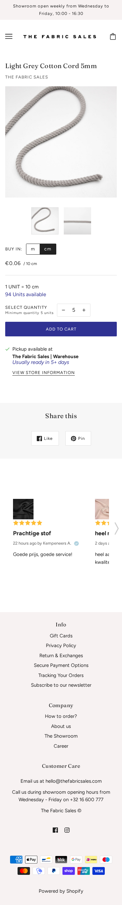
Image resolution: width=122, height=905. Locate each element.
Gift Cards (61, 636)
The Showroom (61, 736)
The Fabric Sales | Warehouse (45, 356)
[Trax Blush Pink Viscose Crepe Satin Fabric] (105, 509)
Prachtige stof (32, 533)
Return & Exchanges (61, 655)
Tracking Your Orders (61, 675)
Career (61, 746)
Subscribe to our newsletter (61, 685)
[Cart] (114, 36)
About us (61, 726)
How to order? (61, 716)
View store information (43, 372)
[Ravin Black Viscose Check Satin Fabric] (23, 509)
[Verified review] (76, 543)
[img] (55, 830)
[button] (117, 526)
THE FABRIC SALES (26, 77)
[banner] (59, 36)
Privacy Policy (61, 645)
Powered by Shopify (61, 891)
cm (47, 249)
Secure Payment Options (61, 665)
